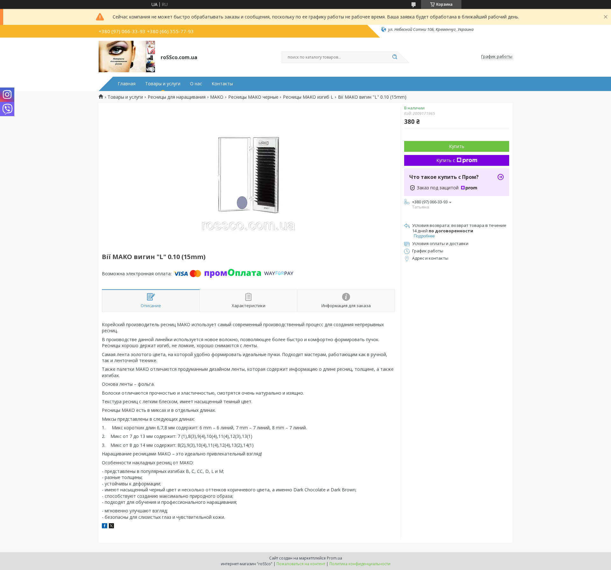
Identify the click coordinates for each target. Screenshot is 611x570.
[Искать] (394, 57)
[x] (111, 527)
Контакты (222, 83)
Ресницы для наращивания (177, 97)
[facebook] (104, 527)
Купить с (445, 160)
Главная (127, 83)
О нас (196, 83)
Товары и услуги (162, 83)
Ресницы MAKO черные (253, 97)
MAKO (216, 97)
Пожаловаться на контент (301, 563)
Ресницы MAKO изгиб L (308, 97)
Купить (456, 146)
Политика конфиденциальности (359, 563)
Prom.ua (334, 558)
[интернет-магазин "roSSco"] (127, 57)
